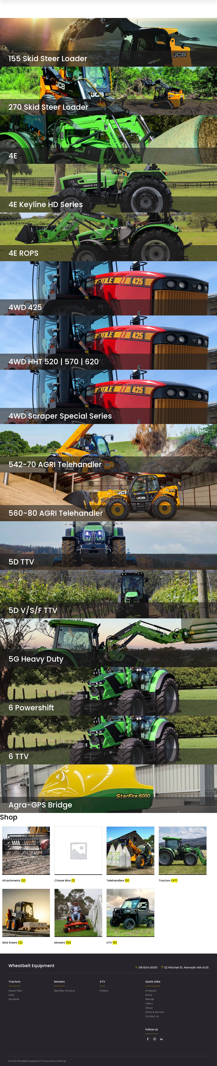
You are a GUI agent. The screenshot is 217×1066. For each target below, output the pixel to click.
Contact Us (152, 1016)
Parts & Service (154, 1012)
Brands (149, 999)
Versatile (13, 999)
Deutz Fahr (15, 990)
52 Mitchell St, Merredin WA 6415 (186, 967)
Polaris (104, 990)
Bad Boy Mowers (64, 990)
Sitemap (61, 1061)
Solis (11, 994)
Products (150, 990)
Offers (149, 1003)
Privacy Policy (48, 1061)
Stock (148, 994)
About (149, 1007)
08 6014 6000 (147, 967)
